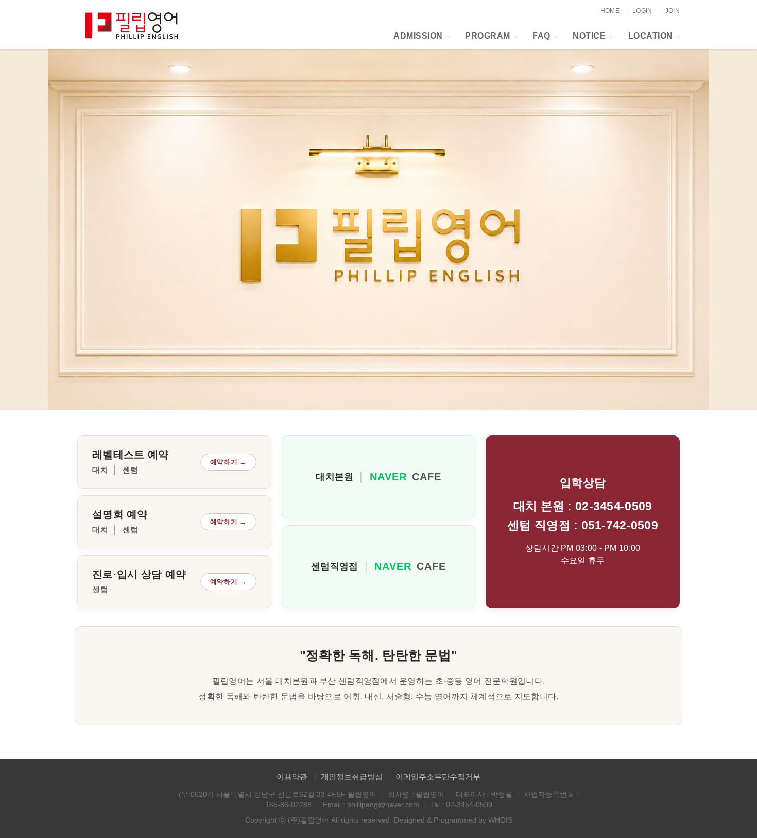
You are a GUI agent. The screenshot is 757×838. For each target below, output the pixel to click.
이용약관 (292, 776)
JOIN (672, 10)
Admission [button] (418, 35)
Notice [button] (589, 35)
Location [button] (650, 35)
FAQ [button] (541, 35)
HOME (610, 10)
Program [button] (487, 35)
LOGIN (642, 10)
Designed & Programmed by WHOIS (453, 820)
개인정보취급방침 (352, 776)
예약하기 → (228, 462)
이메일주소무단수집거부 (437, 776)
